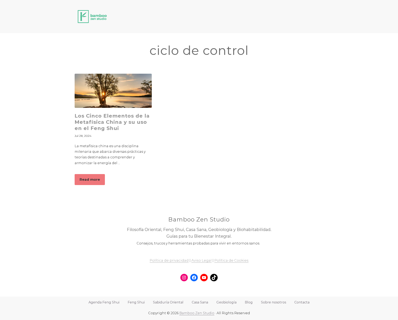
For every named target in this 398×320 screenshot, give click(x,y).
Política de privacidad (169, 260)
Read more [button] (92, 181)
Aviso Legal (201, 260)
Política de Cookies (231, 260)
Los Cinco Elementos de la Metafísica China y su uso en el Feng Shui (112, 122)
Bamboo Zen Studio (196, 313)
